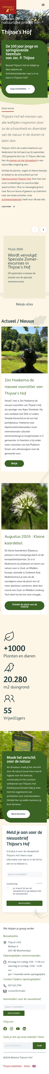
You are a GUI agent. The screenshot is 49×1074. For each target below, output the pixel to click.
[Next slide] (43, 229)
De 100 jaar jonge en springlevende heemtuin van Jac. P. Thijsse (22, 52)
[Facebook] (5, 1029)
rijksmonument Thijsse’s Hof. (16, 178)
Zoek (39, 1045)
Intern (27, 1065)
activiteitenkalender (12, 199)
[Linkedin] (24, 1029)
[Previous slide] (35, 229)
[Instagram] (11, 1029)
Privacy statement (12, 1065)
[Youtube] (18, 1029)
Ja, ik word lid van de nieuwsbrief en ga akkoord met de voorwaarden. (27, 891)
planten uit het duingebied (23, 160)
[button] (43, 4)
